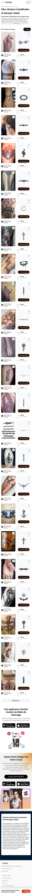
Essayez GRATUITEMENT (16, 777)
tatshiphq (6, 871)
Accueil (2, 6)
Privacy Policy (5, 880)
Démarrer (25, 891)
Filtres (28, 29)
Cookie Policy (5, 883)
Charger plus (15, 700)
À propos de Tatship (6, 875)
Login (28, 2)
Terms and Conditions (6, 878)
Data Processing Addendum (8, 885)
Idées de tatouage (9, 6)
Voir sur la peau (24, 50)
